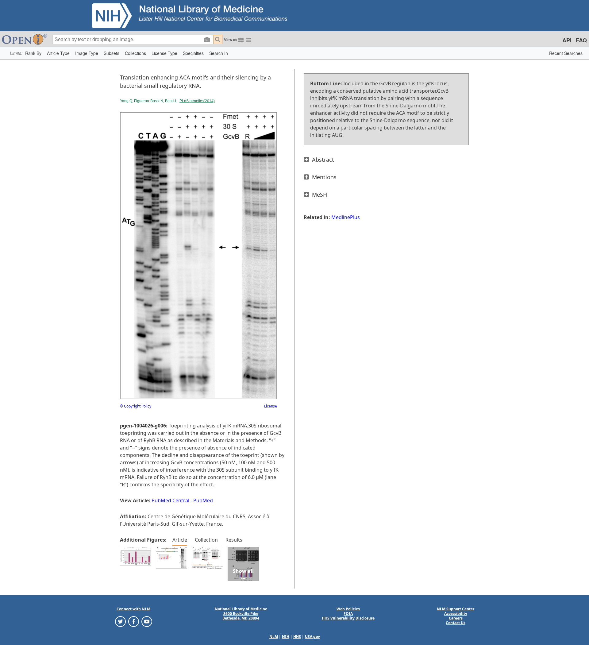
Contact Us (455, 622)
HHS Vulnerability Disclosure (348, 618)
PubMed (203, 500)
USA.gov (312, 636)
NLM (273, 636)
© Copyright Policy (135, 406)
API (567, 40)
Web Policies (348, 609)
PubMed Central (170, 500)
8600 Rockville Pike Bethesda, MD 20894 (240, 616)
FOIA (348, 613)
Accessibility (455, 613)
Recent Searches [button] (566, 53)
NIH (285, 636)
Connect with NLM (133, 609)
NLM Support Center (455, 609)
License (270, 406)
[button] (33, 53)
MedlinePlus (345, 217)
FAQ (581, 40)
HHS (297, 636)
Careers (456, 618)
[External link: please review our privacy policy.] (120, 621)
